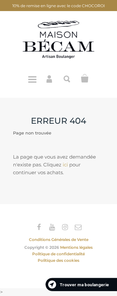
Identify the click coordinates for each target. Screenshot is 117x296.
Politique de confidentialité (58, 253)
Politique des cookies (58, 260)
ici (65, 165)
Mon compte (50, 78)
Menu (32, 78)
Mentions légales (76, 247)
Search (67, 78)
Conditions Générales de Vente (58, 239)
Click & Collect (85, 78)
